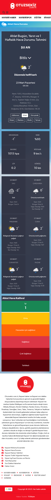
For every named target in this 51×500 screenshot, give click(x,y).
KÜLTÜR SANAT (40, 475)
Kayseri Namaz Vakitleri (14, 453)
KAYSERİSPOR (25, 18)
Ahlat (25, 115)
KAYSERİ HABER (9, 18)
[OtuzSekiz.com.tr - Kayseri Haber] (22, 5)
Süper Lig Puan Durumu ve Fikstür (17, 458)
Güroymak (34, 115)
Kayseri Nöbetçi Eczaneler (15, 448)
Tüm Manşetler (10, 461)
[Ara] (3, 13)
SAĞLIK (28, 475)
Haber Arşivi (9, 466)
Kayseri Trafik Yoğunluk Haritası (17, 455)
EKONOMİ (17, 475)
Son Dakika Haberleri (13, 463)
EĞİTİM (37, 18)
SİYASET (7, 475)
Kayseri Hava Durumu (13, 450)
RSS (9, 489)
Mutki (29, 120)
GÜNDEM (7, 478)
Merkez (21, 120)
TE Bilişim (31, 497)
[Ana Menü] (7, 13)
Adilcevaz (15, 115)
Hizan (12, 120)
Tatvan (37, 120)
